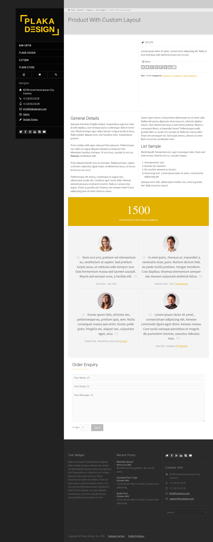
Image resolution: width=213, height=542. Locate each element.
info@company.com (179, 493)
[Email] (143, 67)
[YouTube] (44, 132)
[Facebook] (26, 132)
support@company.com (181, 498)
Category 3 (178, 75)
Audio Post (122, 493)
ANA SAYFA (25, 45)
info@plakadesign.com (35, 109)
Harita (26, 114)
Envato (123, 341)
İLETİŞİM (23, 60)
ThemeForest (181, 283)
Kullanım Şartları (116, 536)
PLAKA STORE (26, 67)
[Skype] (40, 132)
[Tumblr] (165, 67)
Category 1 (167, 75)
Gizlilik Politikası (136, 536)
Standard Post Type (127, 477)
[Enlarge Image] (102, 39)
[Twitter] (21, 132)
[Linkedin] (35, 132)
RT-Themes (181, 345)
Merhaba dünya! (125, 461)
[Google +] (30, 132)
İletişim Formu (30, 119)
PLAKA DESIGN (27, 52)
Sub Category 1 (190, 75)
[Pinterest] (161, 67)
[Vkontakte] (174, 67)
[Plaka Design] (40, 24)
